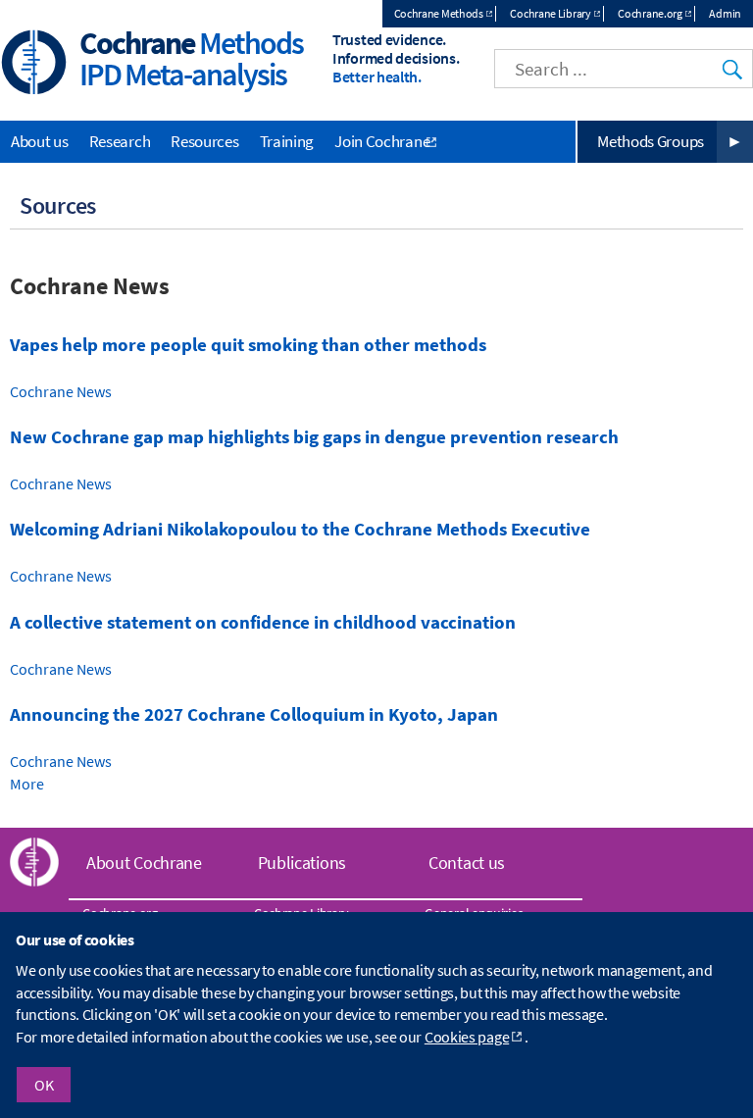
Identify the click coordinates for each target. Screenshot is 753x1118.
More (27, 783)
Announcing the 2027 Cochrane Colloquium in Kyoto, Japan (254, 714)
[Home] (34, 64)
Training (287, 141)
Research (120, 141)
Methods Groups (650, 141)
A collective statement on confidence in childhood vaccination (263, 622)
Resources (204, 141)
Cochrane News (61, 391)
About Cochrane (144, 862)
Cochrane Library (550, 13)
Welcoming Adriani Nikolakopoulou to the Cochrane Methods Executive (300, 529)
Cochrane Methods (438, 13)
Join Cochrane (381, 141)
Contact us (466, 862)
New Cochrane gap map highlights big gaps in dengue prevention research (314, 437)
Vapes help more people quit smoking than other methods (248, 344)
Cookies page (467, 1036)
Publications (302, 862)
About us (40, 141)
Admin (725, 13)
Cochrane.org (649, 13)
